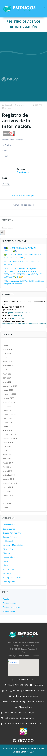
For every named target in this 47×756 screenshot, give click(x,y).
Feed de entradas (10, 603)
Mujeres (6, 553)
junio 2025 (7, 357)
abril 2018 (7, 491)
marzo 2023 (8, 390)
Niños (5, 561)
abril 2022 (7, 406)
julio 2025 (7, 353)
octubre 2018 (8, 479)
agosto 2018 (8, 487)
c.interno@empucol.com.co (13, 323)
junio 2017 (7, 499)
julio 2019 (7, 446)
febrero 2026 (8, 345)
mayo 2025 (7, 362)
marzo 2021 (8, 418)
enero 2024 (7, 382)
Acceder (6, 599)
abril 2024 (7, 378)
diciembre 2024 (9, 366)
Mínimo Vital (8, 549)
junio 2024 (7, 370)
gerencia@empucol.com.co (19, 312)
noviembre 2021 (9, 414)
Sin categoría (23, 172)
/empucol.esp (16, 315)
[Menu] (44, 7)
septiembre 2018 (10, 483)
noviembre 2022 (9, 394)
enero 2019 (7, 471)
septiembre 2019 (10, 438)
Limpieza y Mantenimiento (14, 545)
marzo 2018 (8, 495)
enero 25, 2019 (23, 105)
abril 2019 (7, 459)
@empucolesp (18, 318)
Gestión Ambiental (10, 537)
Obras (5, 565)
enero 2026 (7, 349)
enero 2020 (7, 430)
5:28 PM (38, 105)
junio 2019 (7, 451)
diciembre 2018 (9, 475)
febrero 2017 (8, 507)
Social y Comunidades (12, 577)
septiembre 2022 (10, 402)
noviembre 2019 (9, 434)
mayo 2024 (7, 374)
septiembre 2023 (10, 386)
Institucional (8, 541)
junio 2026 (7, 341)
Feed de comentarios (11, 607)
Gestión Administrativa (12, 533)
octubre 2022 (8, 398)
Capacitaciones (9, 525)
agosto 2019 (8, 442)
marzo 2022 (8, 410)
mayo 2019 (7, 455)
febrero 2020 (8, 426)
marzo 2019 (8, 463)
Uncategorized (9, 581)
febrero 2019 (8, 467)
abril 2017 (7, 503)
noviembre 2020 (9, 422)
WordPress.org (9, 611)
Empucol (8, 105)
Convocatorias (9, 529)
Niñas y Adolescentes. (12, 557)
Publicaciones (8, 569)
